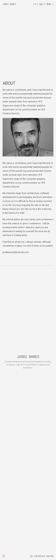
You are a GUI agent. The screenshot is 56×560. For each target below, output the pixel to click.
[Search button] (35, 4)
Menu (49, 4)
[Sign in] (41, 4)
